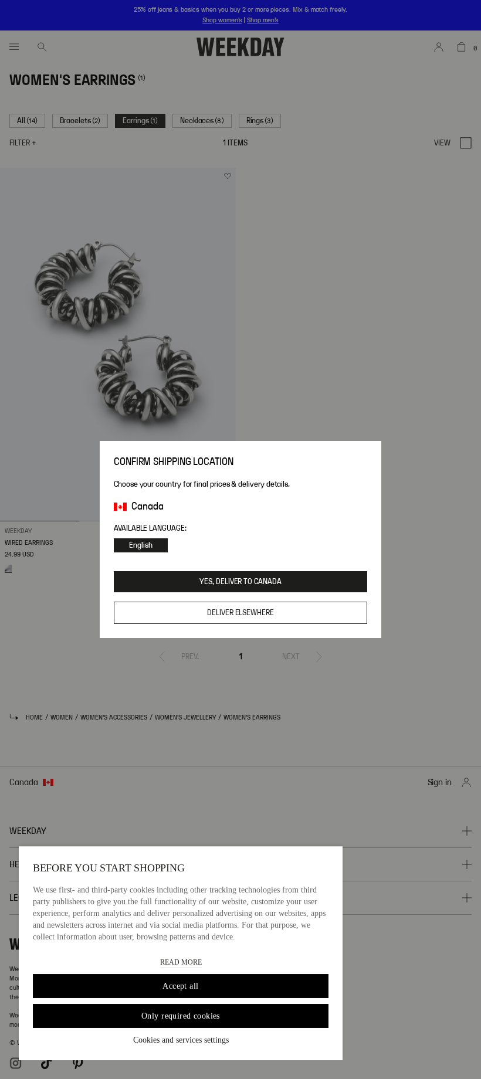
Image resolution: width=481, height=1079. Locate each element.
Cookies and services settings (181, 1040)
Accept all (180, 986)
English (141, 545)
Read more (181, 962)
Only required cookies (180, 1016)
